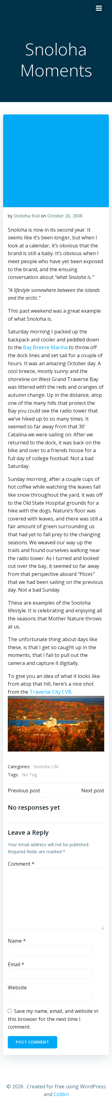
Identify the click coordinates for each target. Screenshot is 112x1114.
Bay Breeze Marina (45, 347)
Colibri (61, 1094)
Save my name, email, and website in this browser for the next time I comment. (53, 1019)
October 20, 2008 (64, 216)
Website (17, 987)
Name (17, 940)
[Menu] (99, 8)
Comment (21, 863)
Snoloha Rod (27, 216)
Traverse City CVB (51, 691)
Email (16, 964)
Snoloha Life (46, 766)
